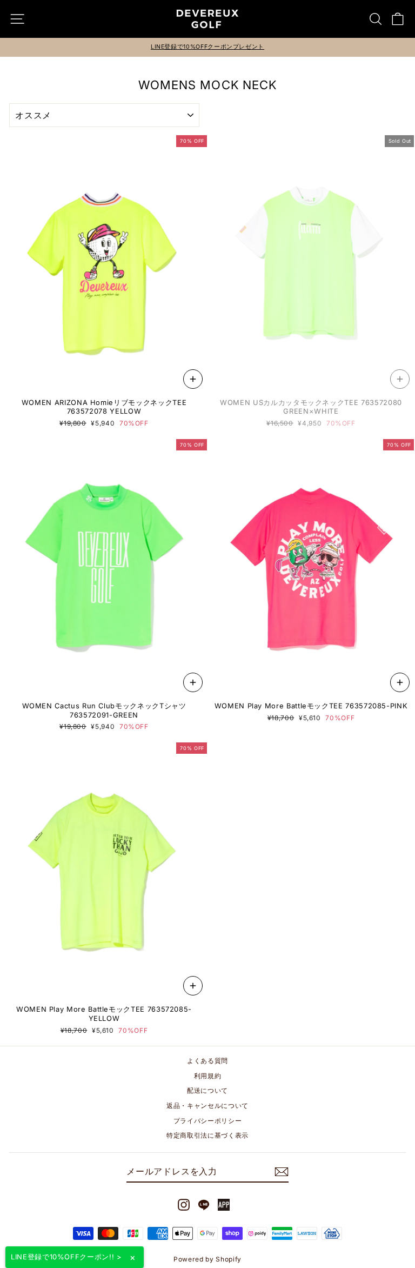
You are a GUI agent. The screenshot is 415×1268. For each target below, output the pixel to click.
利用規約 (208, 1076)
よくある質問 (207, 1061)
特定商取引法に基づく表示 (207, 1135)
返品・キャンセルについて (207, 1105)
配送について (207, 1090)
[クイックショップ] (193, 379)
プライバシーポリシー (207, 1121)
